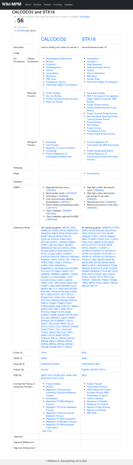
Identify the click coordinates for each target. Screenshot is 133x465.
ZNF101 (54, 338)
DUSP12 (53, 250)
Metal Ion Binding (54, 101)
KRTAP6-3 (87, 259)
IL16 (50, 277)
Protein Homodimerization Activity (62, 98)
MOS (66, 288)
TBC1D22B (53, 323)
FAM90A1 (45, 259)
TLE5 (57, 326)
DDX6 (73, 247)
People (47, 4)
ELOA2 (51, 253)
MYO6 (61, 291)
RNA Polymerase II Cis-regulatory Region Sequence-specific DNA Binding (103, 98)
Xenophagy (51, 150)
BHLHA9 (100, 230)
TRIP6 (85, 282)
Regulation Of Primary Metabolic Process (61, 408)
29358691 (67, 210)
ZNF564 (44, 343)
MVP (43, 291)
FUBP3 (44, 265)
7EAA (61, 378)
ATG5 (61, 233)
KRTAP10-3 (87, 250)
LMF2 (56, 282)
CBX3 (84, 233)
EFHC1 (44, 253)
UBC (58, 332)
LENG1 (60, 279)
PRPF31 (45, 303)
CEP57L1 (54, 242)
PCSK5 (114, 265)
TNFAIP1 (86, 279)
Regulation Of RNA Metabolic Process (60, 403)
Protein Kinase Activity (98, 104)
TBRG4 (63, 323)
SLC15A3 (45, 317)
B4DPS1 (86, 369)
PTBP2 (44, 306)
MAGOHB (60, 285)
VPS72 (51, 335)
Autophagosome (53, 67)
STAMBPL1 (60, 320)
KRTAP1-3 (104, 247)
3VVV (50, 375)
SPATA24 (45, 320)
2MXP (44, 375)
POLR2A (71, 297)
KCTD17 (94, 244)
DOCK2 (44, 250)
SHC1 (76, 314)
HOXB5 (74, 274)
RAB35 (51, 306)
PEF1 (63, 294)
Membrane (51, 75)
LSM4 (52, 285)
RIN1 (50, 309)
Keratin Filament (94, 383)
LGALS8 (68, 279)
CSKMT (110, 233)
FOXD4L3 (67, 262)
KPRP (110, 244)
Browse (37, 4)
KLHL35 (44, 279)
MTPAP (73, 288)
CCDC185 (45, 239)
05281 (84, 358)
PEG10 (70, 294)
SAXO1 (98, 274)
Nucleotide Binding (95, 92)
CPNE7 (44, 244)
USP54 (91, 282)
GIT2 (43, 271)
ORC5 (50, 294)
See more (47, 430)
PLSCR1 (105, 268)
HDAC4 (58, 271)
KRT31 (85, 247)
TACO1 (44, 323)
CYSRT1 (95, 236)
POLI (63, 297)
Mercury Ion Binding (96, 409)
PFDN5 (44, 297)
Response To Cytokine (97, 404)
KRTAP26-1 (110, 256)
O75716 (101, 369)
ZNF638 (61, 343)
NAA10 (68, 291)
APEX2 (62, 230)
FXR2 (51, 265)
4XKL (75, 375)
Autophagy (51, 141)
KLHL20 (102, 244)
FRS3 (84, 242)
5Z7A (49, 378)
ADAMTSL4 (107, 227)
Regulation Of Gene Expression (61, 418)
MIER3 (85, 262)
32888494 (98, 190)
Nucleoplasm (93, 58)
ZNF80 (68, 346)
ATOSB (68, 233)
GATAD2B (59, 268)
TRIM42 (113, 279)
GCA (66, 268)
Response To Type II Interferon (60, 147)
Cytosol (49, 70)
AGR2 (116, 227)
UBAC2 (52, 332)
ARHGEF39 (72, 230)
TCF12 (100, 277)
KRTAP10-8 (87, 253)
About (28, 4)
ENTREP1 (68, 253)
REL (110, 271)
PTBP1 (68, 303)
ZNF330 (114, 282)
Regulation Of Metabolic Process (61, 421)
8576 (84, 352)
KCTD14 (86, 244)
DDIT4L (66, 247)
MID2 (61, 288)
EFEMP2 (92, 239)
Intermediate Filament (97, 386)
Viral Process (52, 144)
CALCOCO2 (53, 38)
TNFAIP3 (65, 326)
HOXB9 (44, 277)
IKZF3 (105, 242)
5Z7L (55, 378)
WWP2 (59, 335)
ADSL (73, 227)
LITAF (50, 282)
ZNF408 (44, 341)
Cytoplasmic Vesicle (55, 81)
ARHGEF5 (46, 233)
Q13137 (44, 369)
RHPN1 (44, 309)
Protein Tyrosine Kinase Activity (102, 113)
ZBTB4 (66, 335)
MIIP (91, 262)
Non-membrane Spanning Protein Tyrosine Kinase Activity (102, 118)
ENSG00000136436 (50, 363)
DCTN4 (53, 247)
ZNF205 (62, 338)
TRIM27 (105, 279)
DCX (59, 247)
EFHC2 (100, 239)
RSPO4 (91, 274)
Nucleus (50, 61)
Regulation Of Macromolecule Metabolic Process (60, 414)
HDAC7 (65, 271)
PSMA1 (53, 303)
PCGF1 (56, 294)
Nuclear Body (93, 78)
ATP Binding (93, 124)
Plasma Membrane (96, 73)
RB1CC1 (67, 306)
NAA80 (105, 262)
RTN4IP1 (54, 311)
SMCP (64, 317)
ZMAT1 (106, 282)
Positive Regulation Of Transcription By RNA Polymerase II (103, 144)
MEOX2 (101, 259)
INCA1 (111, 242)
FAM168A (74, 256)
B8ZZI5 (94, 369)
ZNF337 (71, 338)
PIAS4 (57, 297)
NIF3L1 (93, 265)
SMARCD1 (55, 317)
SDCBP (61, 314)
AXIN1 (75, 233)
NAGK (112, 262)
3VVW (57, 375)
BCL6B (51, 236)
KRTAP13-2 (98, 256)
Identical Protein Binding (98, 407)
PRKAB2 (64, 300)
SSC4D (92, 277)
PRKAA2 (55, 300)
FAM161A (64, 256)
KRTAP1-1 (94, 247)
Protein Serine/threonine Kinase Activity (102, 109)
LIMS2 (44, 282)
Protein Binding (53, 92)
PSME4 (61, 303)
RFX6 (115, 271)
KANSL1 (63, 277)
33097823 (50, 190)
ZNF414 (52, 341)
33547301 (51, 207)
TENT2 (51, 326)
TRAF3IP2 (96, 279)
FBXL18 (75, 259)
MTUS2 (97, 262)
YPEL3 (99, 282)
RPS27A (45, 311)
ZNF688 (44, 346)
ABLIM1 (66, 227)
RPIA (84, 274)
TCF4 (106, 277)
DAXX (61, 244)
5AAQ (44, 378)
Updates (68, 4)
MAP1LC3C (71, 285)
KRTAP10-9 (98, 253)
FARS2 (54, 259)
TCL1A (70, 323)
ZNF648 (69, 343)
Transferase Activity (96, 130)
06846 (44, 358)
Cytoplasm (51, 64)
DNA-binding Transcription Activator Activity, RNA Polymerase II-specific (99, 392)
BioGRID (21, 30)
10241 (44, 352)
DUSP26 (61, 250)
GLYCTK (50, 271)
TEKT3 (44, 326)
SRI (52, 320)
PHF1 (51, 297)
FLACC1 (115, 239)
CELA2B (45, 242)
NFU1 (43, 294)
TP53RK (74, 326)
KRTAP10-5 (98, 250)
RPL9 (69, 309)
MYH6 (55, 291)
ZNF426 (61, 341)
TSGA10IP (66, 329)
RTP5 (61, 311)
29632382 (50, 213)
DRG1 (84, 239)
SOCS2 (111, 274)
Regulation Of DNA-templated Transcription (60, 426)
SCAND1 (45, 314)
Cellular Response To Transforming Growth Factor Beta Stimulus (102, 156)
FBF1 (68, 259)
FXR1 (90, 242)
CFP (99, 233)
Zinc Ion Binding (53, 95)
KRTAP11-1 (110, 253)
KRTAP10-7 (110, 250)
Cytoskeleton (52, 73)
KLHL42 (52, 279)
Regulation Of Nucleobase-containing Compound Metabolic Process (61, 392)
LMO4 (69, 282)
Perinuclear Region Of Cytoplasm (61, 84)
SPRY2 (85, 277)
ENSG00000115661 (91, 363)
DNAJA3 (111, 236)
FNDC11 (59, 262)
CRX (104, 233)
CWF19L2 (53, 244)
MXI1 (48, 291)
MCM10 (44, 288)
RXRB (68, 311)
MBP (94, 259)
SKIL (105, 274)
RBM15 (75, 306)
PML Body (51, 78)
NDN (74, 291)
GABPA (97, 242)
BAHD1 (44, 236)
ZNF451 (69, 341)
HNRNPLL (65, 274)
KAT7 (70, 277)
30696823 (63, 195)
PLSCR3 (113, 268)
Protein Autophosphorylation (100, 150)
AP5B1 (55, 230)
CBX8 (58, 236)
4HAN (69, 375)
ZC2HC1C (45, 338)
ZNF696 (52, 346)
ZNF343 (85, 285)
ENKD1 (59, 253)
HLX (72, 271)
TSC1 (58, 329)
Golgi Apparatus (94, 64)
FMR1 (51, 262)
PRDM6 (85, 271)
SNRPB (71, 317)
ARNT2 (54, 233)
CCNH (62, 239)
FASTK (61, 259)
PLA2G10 (95, 268)
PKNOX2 (86, 268)
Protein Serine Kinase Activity (101, 133)
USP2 (70, 332)
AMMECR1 (46, 230)
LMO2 (63, 282)
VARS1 (44, 335)
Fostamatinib (93, 173)
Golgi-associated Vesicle (98, 67)
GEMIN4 (74, 268)
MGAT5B (110, 259)
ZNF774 (61, 346)
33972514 (65, 201)
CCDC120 (66, 236)
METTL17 (53, 288)
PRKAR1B (95, 271)
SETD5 (69, 314)
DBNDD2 (45, 247)
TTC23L (44, 332)
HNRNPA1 (46, 274)
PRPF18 (73, 300)
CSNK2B (86, 236)
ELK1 (107, 239)
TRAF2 (44, 329)
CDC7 (69, 239)
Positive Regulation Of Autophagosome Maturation (59, 155)
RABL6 (59, 306)
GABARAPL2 (47, 268)
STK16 (89, 38)
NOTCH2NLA (104, 265)
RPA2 (63, 309)
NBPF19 (86, 265)
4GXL (63, 375)
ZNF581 (52, 343)
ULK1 (64, 332)
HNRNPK (55, 274)
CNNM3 (72, 242)
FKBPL (44, 262)
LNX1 (75, 282)
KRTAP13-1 (87, 256)
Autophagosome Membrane (59, 58)
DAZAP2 (69, 244)
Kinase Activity (94, 127)
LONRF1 (45, 285)
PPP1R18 (45, 300)
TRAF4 (51, 329)
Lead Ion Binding (95, 398)
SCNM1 (53, 314)
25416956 (84, 16)
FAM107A (54, 256)
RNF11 (57, 309)
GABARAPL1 (60, 265)
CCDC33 (55, 239)
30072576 (71, 193)
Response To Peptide (97, 401)
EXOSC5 (45, 256)
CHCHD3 (63, 242)
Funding (57, 4)
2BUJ (84, 375)
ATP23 (92, 230)
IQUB (55, 277)
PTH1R (103, 271)
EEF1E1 (70, 250)
